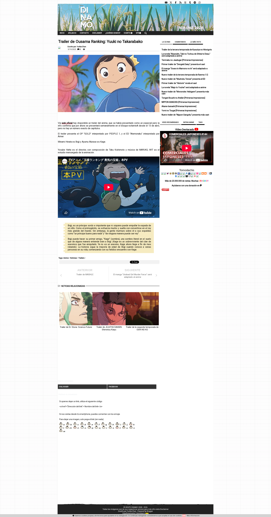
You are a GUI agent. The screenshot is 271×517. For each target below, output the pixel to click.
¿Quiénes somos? (112, 33)
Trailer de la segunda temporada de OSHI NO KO (142, 328)
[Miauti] (168, 174)
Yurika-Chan (131, 511)
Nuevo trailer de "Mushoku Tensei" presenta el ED (183, 79)
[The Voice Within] (189, 176)
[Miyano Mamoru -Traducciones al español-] (203, 174)
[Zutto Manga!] (192, 174)
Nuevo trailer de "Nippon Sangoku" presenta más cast (185, 115)
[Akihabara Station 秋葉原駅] (208, 174)
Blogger (150, 511)
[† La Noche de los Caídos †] (162, 174)
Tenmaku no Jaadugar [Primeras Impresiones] (182, 60)
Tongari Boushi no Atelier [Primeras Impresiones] (183, 98)
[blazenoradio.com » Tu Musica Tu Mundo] (205, 174)
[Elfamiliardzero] (211, 174)
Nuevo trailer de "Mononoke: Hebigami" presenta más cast (185, 93)
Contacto (84, 33)
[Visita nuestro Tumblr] (190, 2)
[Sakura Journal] (195, 176)
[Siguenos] (185, 2)
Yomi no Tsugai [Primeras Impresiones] (179, 110)
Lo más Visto (195, 42)
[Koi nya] (184, 174)
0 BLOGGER (63, 387)
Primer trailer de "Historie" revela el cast (179, 83)
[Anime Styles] (195, 174)
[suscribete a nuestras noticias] (180, 2)
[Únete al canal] (195, 2)
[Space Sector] (181, 176)
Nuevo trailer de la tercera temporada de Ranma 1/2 (185, 75)
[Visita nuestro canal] (166, 2)
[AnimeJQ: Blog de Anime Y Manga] (197, 176)
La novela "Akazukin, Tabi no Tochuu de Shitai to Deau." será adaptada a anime (186, 55)
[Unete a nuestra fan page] (175, 2)
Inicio (62, 33)
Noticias (73, 258)
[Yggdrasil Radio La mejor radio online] (165, 174)
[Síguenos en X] (171, 2)
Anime (66, 258)
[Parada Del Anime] (189, 174)
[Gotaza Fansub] (179, 176)
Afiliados (72, 33)
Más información (193, 516)
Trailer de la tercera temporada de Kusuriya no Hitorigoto (187, 49)
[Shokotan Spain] (197, 174)
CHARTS (127, 33)
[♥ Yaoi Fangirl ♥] (170, 174)
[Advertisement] (108, 357)
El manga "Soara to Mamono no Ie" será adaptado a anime (184, 69)
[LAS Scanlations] (178, 174)
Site (137, 33)
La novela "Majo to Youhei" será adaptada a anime (184, 87)
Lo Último (166, 42)
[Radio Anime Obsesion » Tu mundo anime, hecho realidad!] (186, 174)
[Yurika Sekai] (200, 174)
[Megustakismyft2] (176, 176)
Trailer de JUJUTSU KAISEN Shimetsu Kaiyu (109, 328)
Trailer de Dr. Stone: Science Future (76, 327)
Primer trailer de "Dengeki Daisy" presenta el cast (183, 64)
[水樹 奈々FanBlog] (176, 174)
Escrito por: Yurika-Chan (77, 47)
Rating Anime (188, 122)
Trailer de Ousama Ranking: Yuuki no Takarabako (100, 42)
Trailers (81, 258)
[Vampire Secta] (173, 174)
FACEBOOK (113, 387)
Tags (200, 122)
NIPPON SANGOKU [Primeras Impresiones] (180, 102)
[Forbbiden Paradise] (181, 174)
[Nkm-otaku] (187, 176)
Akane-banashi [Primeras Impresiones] (179, 106)
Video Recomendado (170, 122)
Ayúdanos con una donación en (186, 185)
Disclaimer (97, 33)
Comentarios (180, 42)
